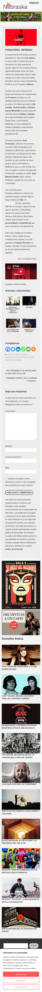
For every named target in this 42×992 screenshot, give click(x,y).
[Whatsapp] (23, 349)
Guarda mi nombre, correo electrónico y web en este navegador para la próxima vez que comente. (20, 482)
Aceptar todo (21, 974)
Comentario (10, 411)
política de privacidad (14, 549)
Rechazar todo (21, 987)
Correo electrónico (13, 457)
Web (7, 468)
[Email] (28, 349)
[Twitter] (13, 349)
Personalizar (21, 981)
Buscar (34, 945)
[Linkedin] (18, 349)
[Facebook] (7, 349)
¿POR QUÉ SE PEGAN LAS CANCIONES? (19, 784)
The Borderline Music (29, 259)
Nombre (8, 446)
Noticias (30, 357)
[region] (21, 970)
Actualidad (22, 355)
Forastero (22, 357)
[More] (33, 349)
